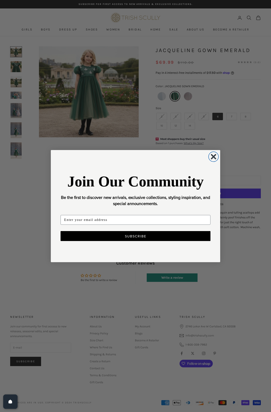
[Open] (10, 401)
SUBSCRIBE (135, 236)
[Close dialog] (213, 157)
